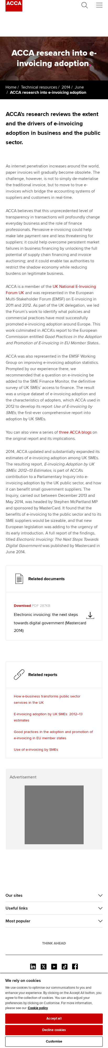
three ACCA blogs (75, 432)
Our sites (14, 895)
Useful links (17, 908)
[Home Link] (54, 943)
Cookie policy (38, 1008)
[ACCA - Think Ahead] (14, 10)
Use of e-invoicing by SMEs (36, 749)
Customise (54, 1041)
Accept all (53, 1018)
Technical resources (39, 87)
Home (11, 87)
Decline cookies (54, 1030)
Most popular (18, 921)
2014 (66, 87)
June (79, 87)
